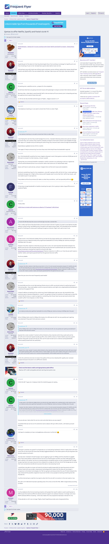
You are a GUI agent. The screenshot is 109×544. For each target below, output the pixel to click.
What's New (21, 13)
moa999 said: (22, 326)
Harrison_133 (93, 149)
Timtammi (8, 34)
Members (27, 16)
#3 (76, 83)
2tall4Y (87, 150)
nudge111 (95, 155)
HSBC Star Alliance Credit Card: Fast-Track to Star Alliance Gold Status (92, 113)
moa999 (82, 146)
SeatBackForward (91, 143)
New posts (6, 16)
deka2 (94, 144)
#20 (76, 489)
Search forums (14, 16)
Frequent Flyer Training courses (92, 73)
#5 (76, 128)
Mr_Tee (95, 158)
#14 (76, 323)
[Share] (75, 44)
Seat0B (82, 158)
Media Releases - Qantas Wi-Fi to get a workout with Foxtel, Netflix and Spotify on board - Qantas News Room (46, 47)
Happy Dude (91, 153)
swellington (83, 149)
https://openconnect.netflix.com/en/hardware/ (30, 251)
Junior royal (95, 156)
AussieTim (97, 147)
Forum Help (89, 532)
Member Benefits (47, 13)
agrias (85, 147)
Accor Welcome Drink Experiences (92, 121)
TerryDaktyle (89, 156)
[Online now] (10, 312)
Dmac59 (98, 144)
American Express (87, 129)
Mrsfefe (91, 150)
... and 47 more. (83, 160)
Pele (85, 158)
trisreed (82, 147)
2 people (22, 363)
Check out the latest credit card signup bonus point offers (36, 368)
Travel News (85, 109)
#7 (76, 183)
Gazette (57, 13)
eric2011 (98, 143)
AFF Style (8, 532)
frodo (89, 146)
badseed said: (22, 264)
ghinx (81, 156)
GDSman (82, 144)
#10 (76, 236)
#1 (76, 44)
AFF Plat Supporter (11, 73)
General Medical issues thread (91, 132)
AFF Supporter (11, 118)
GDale (85, 143)
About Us (63, 532)
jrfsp (84, 156)
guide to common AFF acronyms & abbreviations (90, 97)
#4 (76, 106)
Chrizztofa (82, 150)
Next (10, 40)
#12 (76, 282)
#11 (76, 260)
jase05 (96, 152)
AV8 (87, 149)
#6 (76, 153)
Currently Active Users (87, 140)
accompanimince (84, 152)
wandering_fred (84, 153)
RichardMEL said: (23, 348)
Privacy (83, 532)
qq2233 (82, 143)
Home (7, 13)
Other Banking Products (88, 118)
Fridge (99, 146)
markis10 (100, 156)
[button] (26, 13)
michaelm (95, 150)
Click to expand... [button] (48, 414)
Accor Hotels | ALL (87, 124)
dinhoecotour (90, 158)
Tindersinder (83, 155)
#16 (76, 379)
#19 (76, 447)
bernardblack (97, 153)
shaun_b (100, 152)
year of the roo (91, 147)
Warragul (99, 155)
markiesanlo (94, 146)
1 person (22, 102)
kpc (89, 149)
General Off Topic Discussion (89, 135)
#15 (76, 344)
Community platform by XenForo (54, 535)
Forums (13, 13)
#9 (76, 218)
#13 (76, 305)
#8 (76, 201)
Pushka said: (22, 132)
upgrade (97, 74)
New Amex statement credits (91, 126)
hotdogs (100, 150)
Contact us (68, 532)
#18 (76, 429)
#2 (76, 61)
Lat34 (101, 147)
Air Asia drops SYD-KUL (89, 106)
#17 (76, 397)
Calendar (21, 16)
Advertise (99, 532)
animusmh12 (91, 152)
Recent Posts (84, 103)
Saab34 (86, 144)
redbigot (99, 149)
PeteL (88, 155)
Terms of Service (77, 532)
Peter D (86, 146)
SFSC (91, 155)
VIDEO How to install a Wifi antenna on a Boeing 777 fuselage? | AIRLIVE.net (38, 207)
